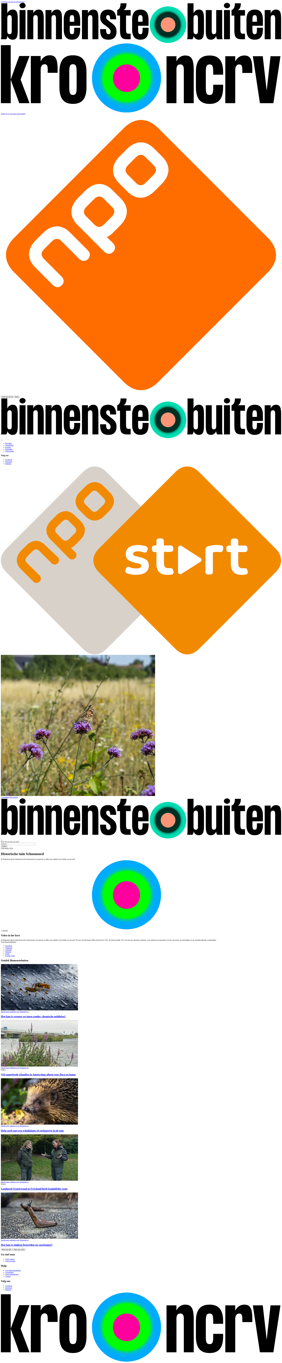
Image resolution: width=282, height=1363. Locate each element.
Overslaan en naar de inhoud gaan (13, 2)
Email (7, 954)
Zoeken (3, 844)
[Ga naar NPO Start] (141, 654)
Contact (8, 1276)
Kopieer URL (10, 956)
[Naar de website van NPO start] (141, 395)
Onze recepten (10, 1261)
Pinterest (8, 952)
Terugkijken (9, 1272)
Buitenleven (15, 1012)
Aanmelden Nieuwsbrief (9, 797)
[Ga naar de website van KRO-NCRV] (141, 112)
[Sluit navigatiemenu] (2, 840)
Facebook (8, 946)
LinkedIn (8, 950)
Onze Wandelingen (12, 1274)
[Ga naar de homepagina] (141, 42)
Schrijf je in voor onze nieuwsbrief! (13, 114)
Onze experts (9, 1259)
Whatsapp (8, 948)
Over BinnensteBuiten (13, 1270)
